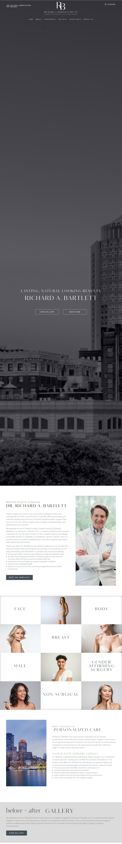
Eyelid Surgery (20, 607)
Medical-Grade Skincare (61, 701)
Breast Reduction (61, 645)
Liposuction (101, 613)
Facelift (20, 610)
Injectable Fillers (61, 698)
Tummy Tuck (102, 616)
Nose (20, 620)
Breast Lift (61, 642)
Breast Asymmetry (61, 637)
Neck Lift (20, 617)
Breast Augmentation (61, 639)
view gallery (16, 833)
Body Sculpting (102, 609)
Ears (20, 605)
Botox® (61, 695)
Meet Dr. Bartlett (19, 577)
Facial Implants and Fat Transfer (20, 614)
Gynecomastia (20, 665)
